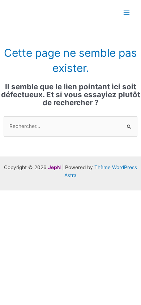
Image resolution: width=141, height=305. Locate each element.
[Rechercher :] (70, 126)
